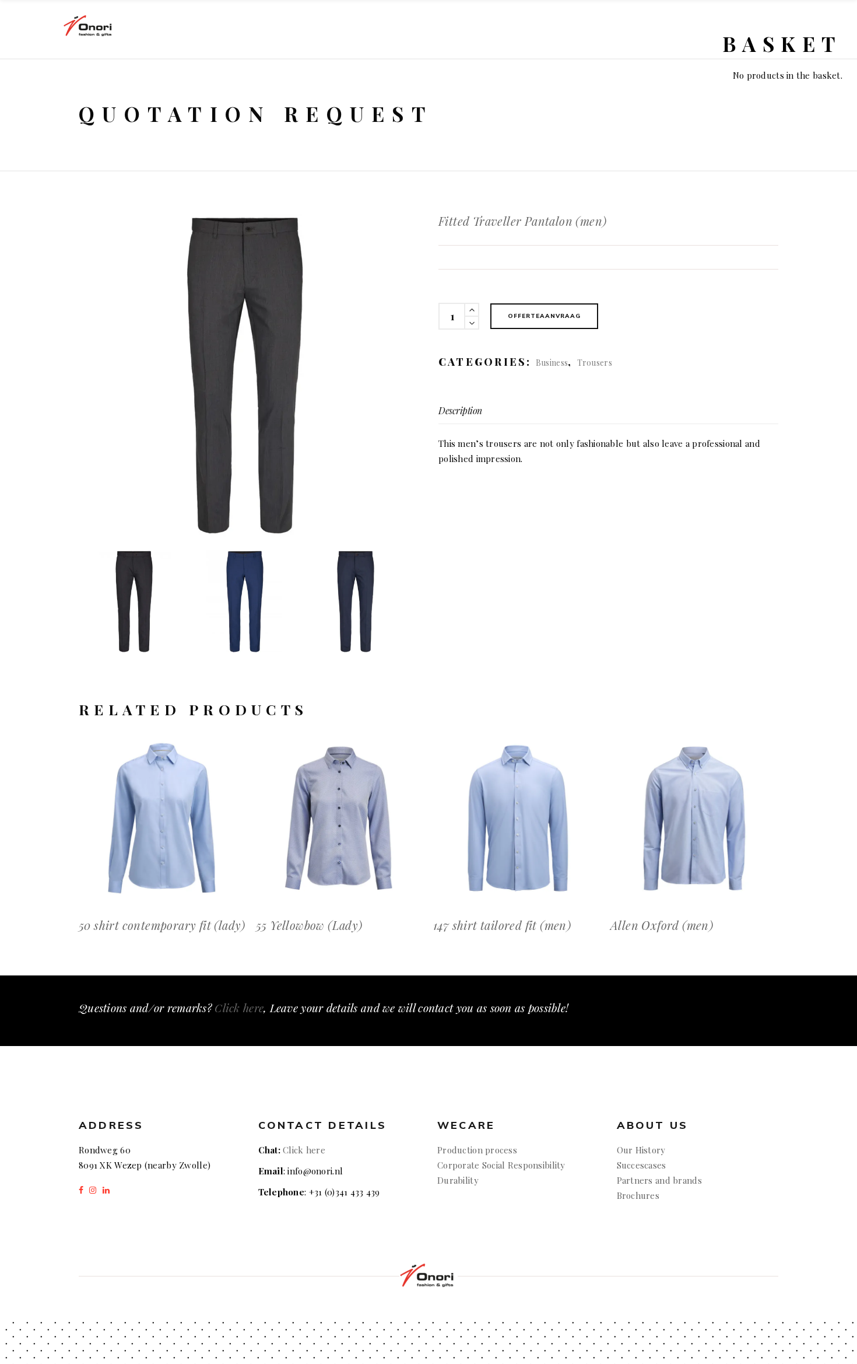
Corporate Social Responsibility (501, 1165)
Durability (458, 1180)
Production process (477, 1150)
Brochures (638, 1195)
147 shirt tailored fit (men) (502, 925)
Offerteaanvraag (544, 316)
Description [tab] (460, 410)
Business (552, 362)
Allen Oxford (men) (661, 925)
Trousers (594, 362)
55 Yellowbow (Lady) (309, 925)
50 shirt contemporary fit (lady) (162, 925)
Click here (239, 1007)
